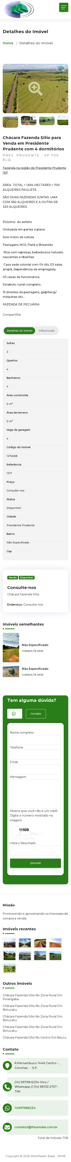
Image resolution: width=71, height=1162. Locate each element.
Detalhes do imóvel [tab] (19, 330)
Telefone (16, 747)
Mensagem (18, 777)
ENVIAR (35, 863)
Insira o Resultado (23, 843)
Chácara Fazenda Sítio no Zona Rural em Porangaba (32, 997)
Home (8, 43)
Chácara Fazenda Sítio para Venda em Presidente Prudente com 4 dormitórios (33, 143)
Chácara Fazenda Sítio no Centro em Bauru (34, 1037)
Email (14, 762)
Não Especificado (35, 645)
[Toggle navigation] (63, 7)
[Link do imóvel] (10, 943)
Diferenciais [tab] (47, 330)
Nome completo (22, 732)
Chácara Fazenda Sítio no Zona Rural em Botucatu (32, 1007)
